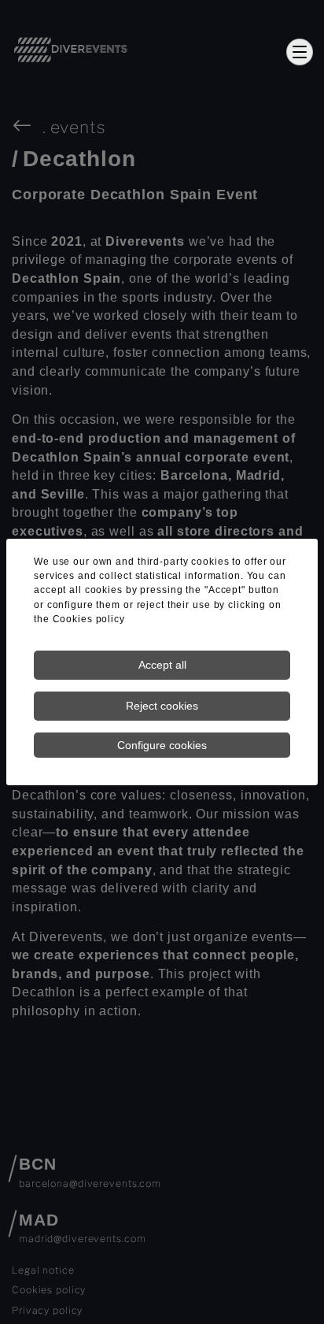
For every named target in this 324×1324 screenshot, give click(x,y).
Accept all (162, 664)
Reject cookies (162, 705)
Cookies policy (89, 619)
